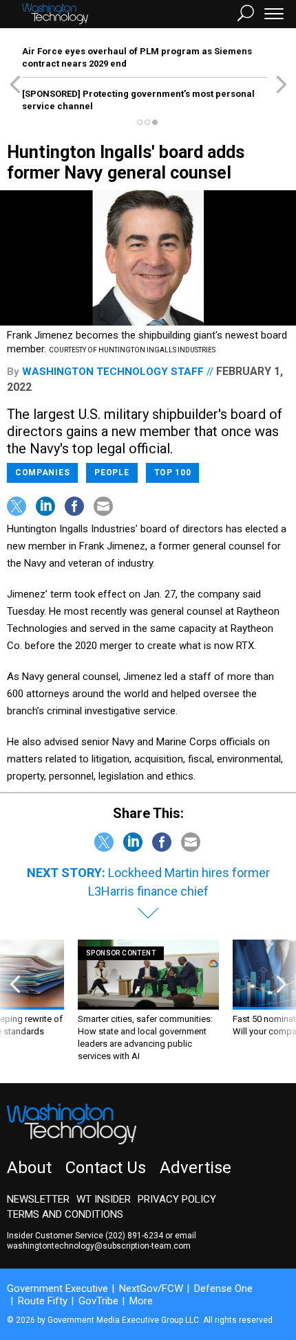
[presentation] (15, 1001)
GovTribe (98, 1301)
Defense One (223, 1288)
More (141, 1301)
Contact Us (105, 1167)
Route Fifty (42, 1301)
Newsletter (38, 1199)
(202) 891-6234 (134, 1235)
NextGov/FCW (151, 1288)
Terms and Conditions (65, 1214)
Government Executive (57, 1288)
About (29, 1167)
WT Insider (103, 1199)
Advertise (195, 1167)
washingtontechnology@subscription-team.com (99, 1246)
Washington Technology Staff (113, 371)
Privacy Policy (177, 1199)
